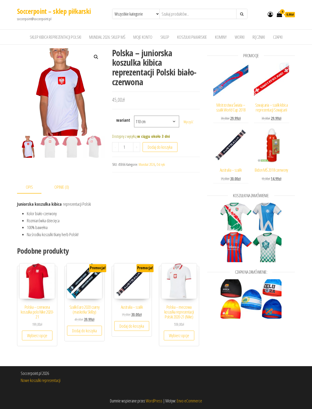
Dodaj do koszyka (160, 147)
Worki (239, 37)
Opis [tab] (29, 187)
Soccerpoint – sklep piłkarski (54, 11)
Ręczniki (259, 37)
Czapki (278, 37)
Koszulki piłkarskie (192, 37)
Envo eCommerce (189, 401)
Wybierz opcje (37, 335)
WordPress (154, 401)
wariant (123, 120)
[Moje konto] (270, 14)
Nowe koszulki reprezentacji (40, 380)
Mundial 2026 (147, 164)
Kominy (221, 37)
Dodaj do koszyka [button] (84, 331)
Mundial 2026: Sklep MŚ (107, 37)
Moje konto (142, 37)
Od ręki (160, 164)
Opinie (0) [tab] (61, 187)
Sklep (164, 37)
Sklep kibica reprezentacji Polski (55, 37)
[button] (96, 57)
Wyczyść (188, 121)
